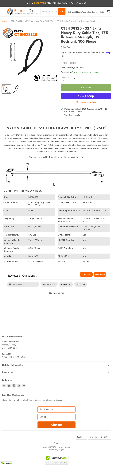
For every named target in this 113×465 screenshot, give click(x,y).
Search (56, 443)
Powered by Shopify (56, 450)
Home (5, 21)
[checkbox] (80, 284)
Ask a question (86, 274)
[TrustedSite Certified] (57, 460)
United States (98, 437)
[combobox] (49, 11)
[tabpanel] (56, 302)
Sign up (56, 425)
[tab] (29, 275)
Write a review (100, 274)
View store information (72, 115)
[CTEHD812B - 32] (6, 89)
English (80, 437)
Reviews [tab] (14, 275)
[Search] (61, 11)
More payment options (86, 102)
